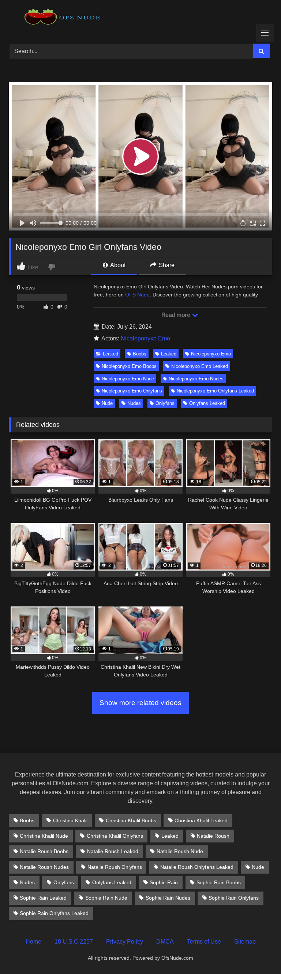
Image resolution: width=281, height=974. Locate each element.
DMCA (165, 941)
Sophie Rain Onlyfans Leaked (54, 913)
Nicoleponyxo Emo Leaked (199, 366)
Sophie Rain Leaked (43, 898)
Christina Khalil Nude (44, 836)
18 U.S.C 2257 (74, 941)
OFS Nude (137, 295)
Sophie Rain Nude (106, 898)
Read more (176, 315)
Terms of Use (204, 941)
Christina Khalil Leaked (201, 820)
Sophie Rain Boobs (218, 882)
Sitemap (245, 941)
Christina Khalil (70, 820)
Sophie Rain (164, 882)
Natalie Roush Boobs (44, 851)
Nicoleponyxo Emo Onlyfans (132, 391)
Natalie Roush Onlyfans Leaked (196, 867)
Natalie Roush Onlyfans (114, 867)
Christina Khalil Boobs (131, 820)
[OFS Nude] (140, 19)
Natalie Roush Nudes (44, 867)
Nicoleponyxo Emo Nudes (196, 378)
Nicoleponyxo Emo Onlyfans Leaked (215, 391)
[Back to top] (258, 952)
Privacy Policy (124, 941)
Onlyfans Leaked (207, 403)
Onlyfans (165, 403)
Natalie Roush (213, 836)
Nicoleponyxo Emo (145, 338)
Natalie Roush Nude (180, 851)
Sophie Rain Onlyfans (234, 898)
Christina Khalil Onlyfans (115, 836)
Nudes (134, 403)
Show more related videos (140, 702)
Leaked (110, 354)
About (117, 265)
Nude (107, 403)
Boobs (139, 354)
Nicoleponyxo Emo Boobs (129, 366)
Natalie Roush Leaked (112, 851)
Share (166, 265)
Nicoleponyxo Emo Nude (128, 378)
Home (33, 941)
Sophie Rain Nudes (168, 898)
